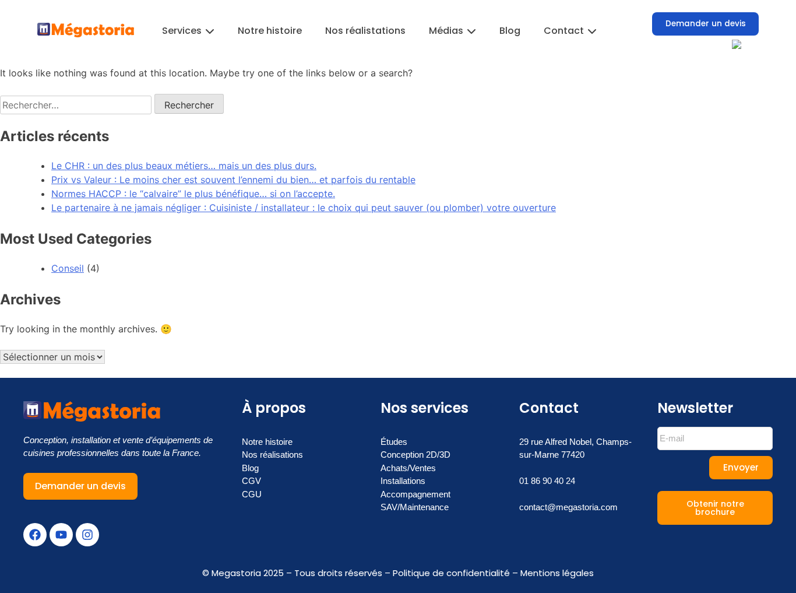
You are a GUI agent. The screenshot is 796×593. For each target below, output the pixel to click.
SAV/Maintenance (415, 507)
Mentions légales (557, 573)
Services (182, 30)
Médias (446, 30)
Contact (564, 30)
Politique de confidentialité (451, 573)
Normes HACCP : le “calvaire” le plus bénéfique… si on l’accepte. (193, 193)
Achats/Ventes (408, 468)
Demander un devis (705, 23)
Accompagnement (415, 494)
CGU (252, 494)
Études (394, 442)
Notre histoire (270, 30)
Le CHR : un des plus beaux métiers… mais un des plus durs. (183, 165)
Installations (403, 481)
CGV (251, 481)
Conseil (67, 268)
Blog (509, 30)
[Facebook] (35, 534)
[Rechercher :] (77, 105)
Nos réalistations (365, 30)
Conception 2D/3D (415, 454)
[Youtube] (61, 534)
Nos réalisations (272, 454)
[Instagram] (87, 534)
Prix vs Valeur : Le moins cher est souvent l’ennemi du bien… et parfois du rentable (233, 179)
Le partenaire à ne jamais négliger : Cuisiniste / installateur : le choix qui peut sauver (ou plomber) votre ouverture (303, 207)
